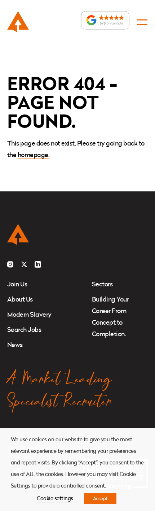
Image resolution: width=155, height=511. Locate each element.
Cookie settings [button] (55, 498)
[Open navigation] (142, 22)
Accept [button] (100, 498)
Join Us (17, 284)
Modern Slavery (29, 314)
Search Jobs (24, 329)
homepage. (33, 154)
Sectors (102, 284)
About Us (20, 299)
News (15, 344)
